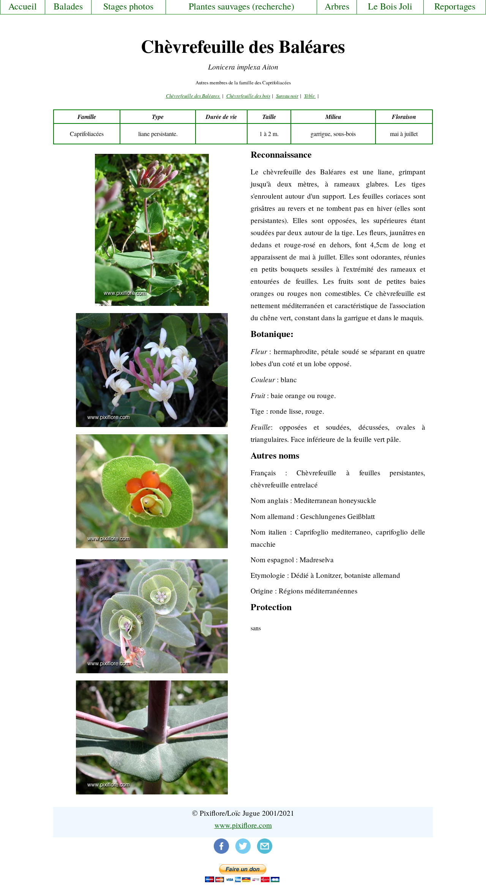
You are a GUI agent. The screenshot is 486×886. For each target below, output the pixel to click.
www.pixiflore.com (243, 825)
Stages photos (128, 6)
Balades (68, 6)
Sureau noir (287, 95)
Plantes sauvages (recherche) (241, 6)
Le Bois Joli (390, 6)
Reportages (454, 6)
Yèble (310, 95)
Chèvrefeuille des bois (248, 95)
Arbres (337, 6)
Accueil (22, 6)
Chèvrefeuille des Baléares (193, 95)
